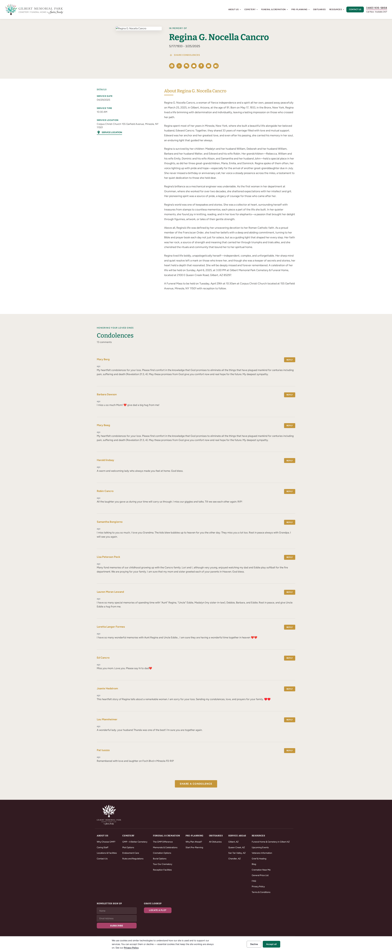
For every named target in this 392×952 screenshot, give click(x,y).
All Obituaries (215, 842)
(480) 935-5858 (376, 7)
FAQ (254, 881)
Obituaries (319, 9)
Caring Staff (102, 847)
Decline (254, 944)
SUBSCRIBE (116, 925)
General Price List (260, 875)
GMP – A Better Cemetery (134, 842)
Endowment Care (130, 853)
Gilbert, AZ (233, 842)
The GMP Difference (163, 842)
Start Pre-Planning (194, 847)
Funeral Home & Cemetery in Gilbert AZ (271, 842)
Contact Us (355, 9)
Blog (254, 864)
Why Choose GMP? (106, 842)
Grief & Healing (259, 858)
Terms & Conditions (261, 892)
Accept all (271, 944)
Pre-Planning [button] (299, 9)
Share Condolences (184, 55)
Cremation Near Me (261, 870)
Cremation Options (162, 853)
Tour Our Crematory (162, 864)
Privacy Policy (258, 886)
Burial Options (159, 858)
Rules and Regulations (132, 858)
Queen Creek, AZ (236, 847)
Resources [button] (335, 9)
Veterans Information (262, 853)
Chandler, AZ (234, 858)
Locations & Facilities (107, 853)
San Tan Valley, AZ (237, 853)
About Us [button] (233, 9)
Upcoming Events (260, 847)
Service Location (109, 132)
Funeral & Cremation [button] (273, 9)
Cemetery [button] (249, 9)
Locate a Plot (157, 910)
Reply (289, 360)
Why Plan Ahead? (194, 842)
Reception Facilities (162, 870)
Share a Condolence (196, 783)
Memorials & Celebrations (165, 847)
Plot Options (128, 847)
